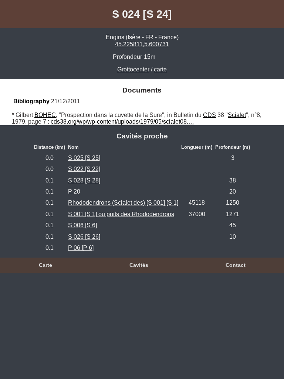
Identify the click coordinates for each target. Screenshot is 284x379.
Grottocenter (133, 69)
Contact (236, 265)
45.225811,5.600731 (142, 44)
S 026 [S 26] (84, 237)
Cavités (138, 265)
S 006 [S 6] (82, 225)
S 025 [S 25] (84, 158)
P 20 (74, 191)
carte (160, 69)
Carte (45, 265)
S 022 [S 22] (84, 169)
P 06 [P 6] (81, 248)
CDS (209, 115)
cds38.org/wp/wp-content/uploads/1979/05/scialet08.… (122, 121)
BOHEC (45, 115)
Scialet (237, 115)
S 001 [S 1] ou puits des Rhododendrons (121, 214)
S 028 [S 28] (84, 180)
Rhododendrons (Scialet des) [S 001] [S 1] (123, 202)
